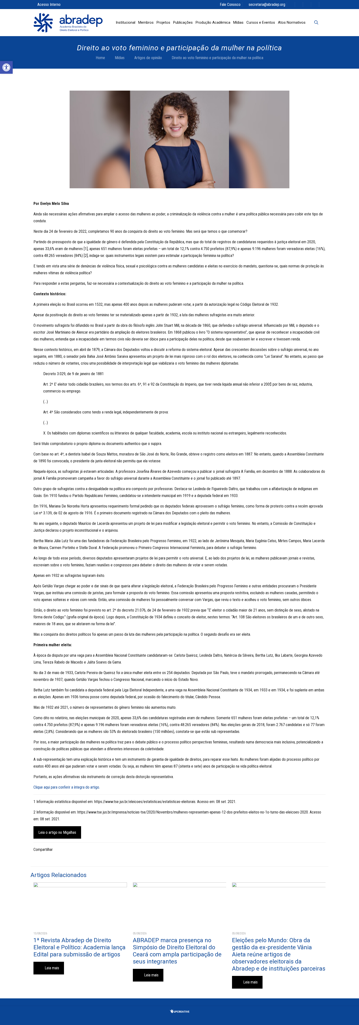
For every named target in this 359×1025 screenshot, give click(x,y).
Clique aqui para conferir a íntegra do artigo (66, 787)
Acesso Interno (49, 4)
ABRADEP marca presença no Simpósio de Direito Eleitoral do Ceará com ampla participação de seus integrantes (177, 951)
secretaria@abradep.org (267, 4)
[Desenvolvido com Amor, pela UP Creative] (179, 1011)
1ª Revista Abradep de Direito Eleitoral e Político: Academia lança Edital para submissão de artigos (79, 947)
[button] (6, 67)
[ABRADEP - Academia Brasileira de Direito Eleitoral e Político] (68, 22)
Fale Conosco (230, 4)
